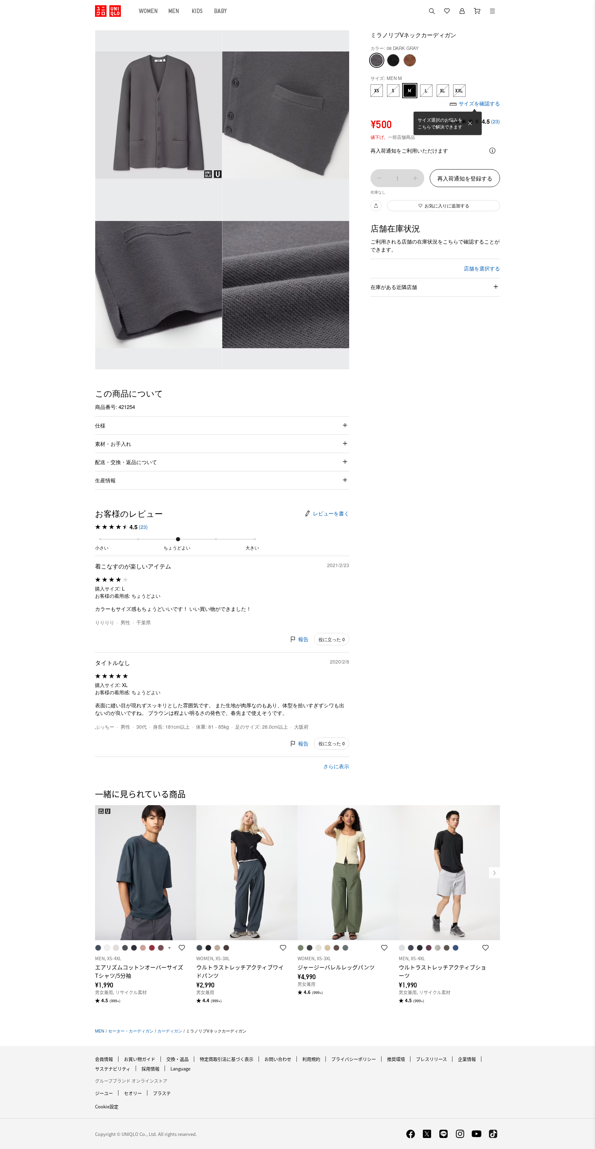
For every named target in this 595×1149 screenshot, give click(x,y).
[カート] (477, 11)
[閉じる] (470, 123)
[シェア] (376, 205)
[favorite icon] (181, 947)
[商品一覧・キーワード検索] (492, 11)
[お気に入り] (447, 11)
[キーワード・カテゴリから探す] (431, 11)
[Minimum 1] (379, 178)
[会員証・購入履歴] (462, 11)
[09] (393, 60)
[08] (376, 60)
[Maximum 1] (415, 178)
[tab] (148, 11)
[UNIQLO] (108, 11)
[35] (410, 60)
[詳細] (492, 150)
